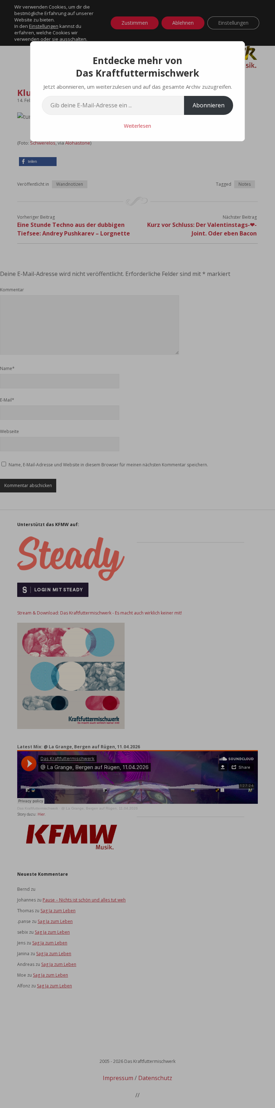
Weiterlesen (137, 125)
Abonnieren (209, 105)
